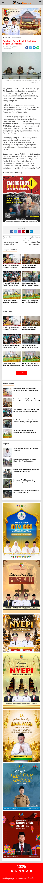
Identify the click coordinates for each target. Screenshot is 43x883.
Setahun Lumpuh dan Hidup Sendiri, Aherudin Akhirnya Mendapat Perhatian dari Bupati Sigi (30, 284)
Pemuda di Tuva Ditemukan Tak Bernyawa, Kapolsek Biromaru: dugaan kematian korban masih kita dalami (26, 481)
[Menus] (3, 2)
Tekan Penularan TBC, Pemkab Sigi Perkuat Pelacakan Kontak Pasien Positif (30, 267)
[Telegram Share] (34, 47)
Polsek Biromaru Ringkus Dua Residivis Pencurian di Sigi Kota (26, 491)
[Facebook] (11, 231)
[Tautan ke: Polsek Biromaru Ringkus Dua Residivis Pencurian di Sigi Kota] (7, 494)
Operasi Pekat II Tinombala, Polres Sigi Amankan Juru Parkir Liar (26, 470)
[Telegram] (31, 231)
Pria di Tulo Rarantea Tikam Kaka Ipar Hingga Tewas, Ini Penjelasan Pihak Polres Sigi (31, 241)
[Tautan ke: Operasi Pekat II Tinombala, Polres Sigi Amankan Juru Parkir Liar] (7, 473)
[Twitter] (15, 231)
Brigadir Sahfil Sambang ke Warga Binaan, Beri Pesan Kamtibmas (24, 460)
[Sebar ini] (26, 47)
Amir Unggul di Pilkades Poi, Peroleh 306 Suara (25, 449)
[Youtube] (23, 231)
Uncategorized (7, 48)
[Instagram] (19, 231)
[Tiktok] (27, 231)
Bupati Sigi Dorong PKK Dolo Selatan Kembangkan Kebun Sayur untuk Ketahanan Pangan (30, 302)
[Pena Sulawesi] (22, 2)
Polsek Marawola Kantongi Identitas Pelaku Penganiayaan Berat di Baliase (10, 241)
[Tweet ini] (30, 47)
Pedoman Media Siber (8, 880)
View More (21, 373)
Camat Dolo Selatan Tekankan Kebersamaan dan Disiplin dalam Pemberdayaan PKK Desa (11, 302)
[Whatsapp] (37, 47)
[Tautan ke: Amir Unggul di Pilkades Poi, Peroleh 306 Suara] (7, 452)
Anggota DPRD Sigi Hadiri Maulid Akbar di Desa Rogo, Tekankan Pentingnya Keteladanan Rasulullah (11, 284)
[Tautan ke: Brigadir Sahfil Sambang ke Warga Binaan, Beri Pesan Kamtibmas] (7, 463)
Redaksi (30, 878)
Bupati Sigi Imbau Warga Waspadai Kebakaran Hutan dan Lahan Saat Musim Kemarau (11, 267)
